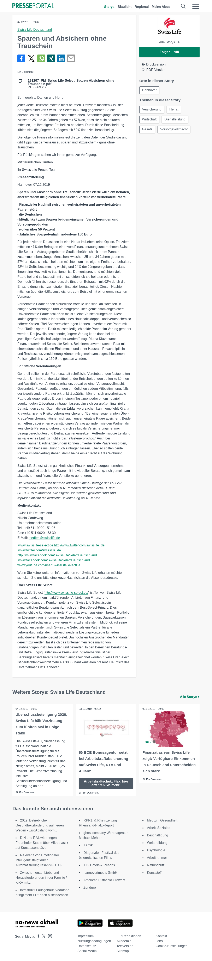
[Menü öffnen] (196, 6)
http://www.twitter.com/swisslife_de (79, 545)
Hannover (149, 90)
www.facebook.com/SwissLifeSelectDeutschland (54, 560)
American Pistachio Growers (104, 880)
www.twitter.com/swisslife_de (39, 550)
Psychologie (156, 850)
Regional (142, 6)
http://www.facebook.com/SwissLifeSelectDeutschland (57, 555)
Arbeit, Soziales (158, 828)
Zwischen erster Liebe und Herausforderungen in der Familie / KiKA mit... (41, 877)
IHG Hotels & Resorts (99, 865)
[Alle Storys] (169, 33)
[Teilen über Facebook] (21, 58)
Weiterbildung (157, 843)
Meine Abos (161, 6)
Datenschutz (86, 946)
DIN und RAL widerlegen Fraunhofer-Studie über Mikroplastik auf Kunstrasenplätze (42, 842)
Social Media (87, 951)
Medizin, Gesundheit (162, 820)
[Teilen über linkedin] (61, 58)
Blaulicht (124, 6)
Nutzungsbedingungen (94, 941)
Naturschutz (156, 865)
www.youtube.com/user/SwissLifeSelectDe (48, 565)
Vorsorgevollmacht (174, 129)
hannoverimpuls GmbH (100, 872)
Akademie (124, 941)
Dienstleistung (175, 119)
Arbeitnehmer (157, 857)
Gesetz (147, 129)
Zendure (89, 887)
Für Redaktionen (129, 936)
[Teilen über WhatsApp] (41, 58)
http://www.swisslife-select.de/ (66, 592)
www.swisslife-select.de (35, 545)
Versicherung (151, 109)
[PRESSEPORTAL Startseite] (33, 6)
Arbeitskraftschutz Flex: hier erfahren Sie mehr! (106, 783)
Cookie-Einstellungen (172, 946)
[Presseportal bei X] (43, 936)
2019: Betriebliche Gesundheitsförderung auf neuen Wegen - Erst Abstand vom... (40, 825)
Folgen (165, 52)
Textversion (125, 946)
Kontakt (161, 936)
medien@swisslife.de (44, 538)
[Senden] (71, 58)
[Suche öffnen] (183, 6)
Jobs (159, 941)
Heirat (173, 109)
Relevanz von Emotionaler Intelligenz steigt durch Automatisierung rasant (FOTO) (38, 860)
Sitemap (123, 951)
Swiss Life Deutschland (34, 29)
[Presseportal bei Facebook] (37, 936)
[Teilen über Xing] (51, 58)
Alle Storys (167, 42)
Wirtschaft (149, 119)
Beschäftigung (157, 835)
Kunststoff (154, 872)
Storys (109, 6)
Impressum (85, 936)
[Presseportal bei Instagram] (49, 936)
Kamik (88, 845)
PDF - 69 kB (71, 84)
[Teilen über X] (31, 58)
